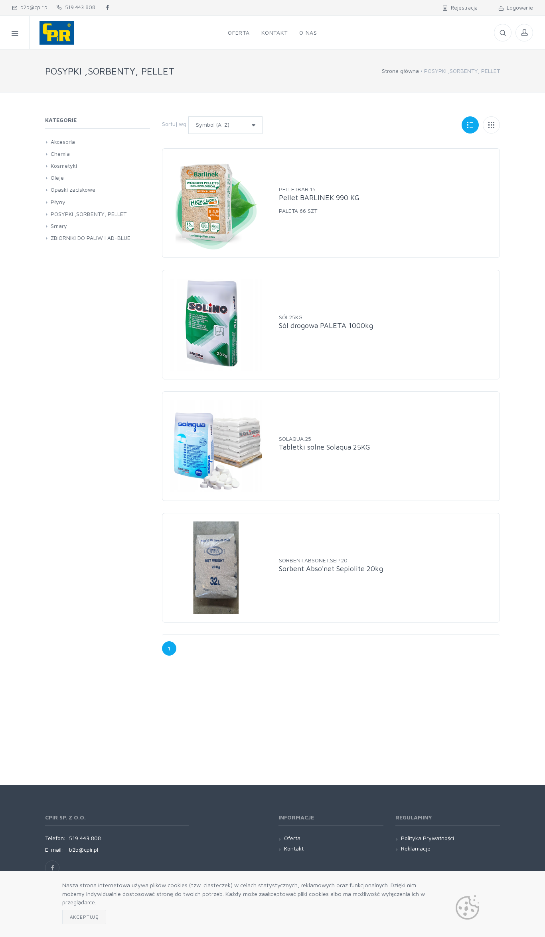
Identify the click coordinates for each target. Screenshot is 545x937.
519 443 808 (78, 7)
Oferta (238, 32)
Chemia (60, 153)
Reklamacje (415, 848)
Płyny (58, 201)
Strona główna (400, 70)
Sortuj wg (174, 123)
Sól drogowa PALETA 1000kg (326, 325)
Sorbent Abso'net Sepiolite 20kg (331, 568)
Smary (59, 225)
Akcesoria (63, 141)
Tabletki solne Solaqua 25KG (324, 447)
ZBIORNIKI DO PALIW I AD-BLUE (90, 237)
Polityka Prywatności (427, 838)
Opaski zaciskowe (73, 189)
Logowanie (518, 7)
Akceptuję (84, 917)
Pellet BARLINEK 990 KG (319, 197)
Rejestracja (463, 7)
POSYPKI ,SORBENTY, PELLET (88, 213)
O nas (308, 32)
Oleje (57, 177)
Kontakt (274, 32)
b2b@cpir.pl (33, 7)
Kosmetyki (64, 165)
